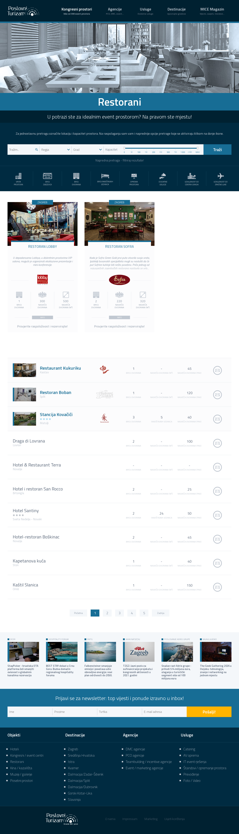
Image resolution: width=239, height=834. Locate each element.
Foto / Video (192, 780)
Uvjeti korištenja (174, 818)
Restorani (17, 761)
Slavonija (74, 799)
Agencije (115, 10)
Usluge (145, 10)
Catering (189, 749)
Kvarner (73, 768)
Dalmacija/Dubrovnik (83, 787)
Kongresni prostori (76, 10)
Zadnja (160, 613)
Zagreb (73, 749)
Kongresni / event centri (26, 755)
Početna (78, 613)
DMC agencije (135, 749)
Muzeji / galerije (21, 774)
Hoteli (14, 749)
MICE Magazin (212, 10)
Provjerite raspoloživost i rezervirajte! (42, 326)
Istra (71, 761)
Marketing (150, 818)
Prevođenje (191, 774)
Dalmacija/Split (79, 780)
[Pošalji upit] (217, 370)
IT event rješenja (194, 761)
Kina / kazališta (21, 768)
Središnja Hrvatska (81, 755)
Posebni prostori (21, 780)
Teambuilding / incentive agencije (149, 761)
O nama (110, 818)
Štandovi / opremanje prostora (204, 768)
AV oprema (191, 755)
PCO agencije (135, 755)
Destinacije (176, 10)
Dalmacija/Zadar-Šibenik (85, 774)
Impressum (129, 818)
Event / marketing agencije (144, 768)
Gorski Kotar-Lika (80, 793)
